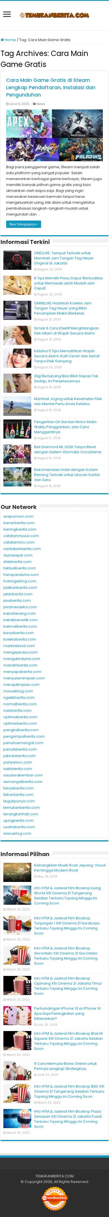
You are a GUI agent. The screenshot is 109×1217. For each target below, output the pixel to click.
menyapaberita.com (22, 671)
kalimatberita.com (20, 626)
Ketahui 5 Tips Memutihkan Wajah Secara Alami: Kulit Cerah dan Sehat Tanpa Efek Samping (66, 356)
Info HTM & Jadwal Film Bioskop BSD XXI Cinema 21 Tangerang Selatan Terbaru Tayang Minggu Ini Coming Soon (69, 1091)
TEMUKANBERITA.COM (54, 1176)
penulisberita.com (20, 749)
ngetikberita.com (19, 697)
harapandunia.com (21, 574)
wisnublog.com (17, 833)
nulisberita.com (17, 710)
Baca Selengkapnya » (24, 224)
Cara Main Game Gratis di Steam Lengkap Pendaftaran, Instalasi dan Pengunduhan (50, 87)
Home (10, 39)
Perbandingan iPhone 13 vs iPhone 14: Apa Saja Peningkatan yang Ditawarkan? (67, 1013)
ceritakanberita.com (22, 548)
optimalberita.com (20, 717)
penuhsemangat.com (23, 743)
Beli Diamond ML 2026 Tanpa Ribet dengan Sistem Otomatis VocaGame (67, 449)
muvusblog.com (18, 691)
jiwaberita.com (17, 600)
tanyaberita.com (18, 788)
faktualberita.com (19, 568)
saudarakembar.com (23, 775)
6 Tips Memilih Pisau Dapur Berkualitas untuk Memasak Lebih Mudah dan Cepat (68, 283)
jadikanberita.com (20, 587)
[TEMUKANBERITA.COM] (54, 15)
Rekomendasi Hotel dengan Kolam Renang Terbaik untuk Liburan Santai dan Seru (67, 474)
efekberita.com (17, 561)
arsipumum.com (18, 516)
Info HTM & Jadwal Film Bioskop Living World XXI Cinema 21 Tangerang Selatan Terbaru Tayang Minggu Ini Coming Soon (67, 895)
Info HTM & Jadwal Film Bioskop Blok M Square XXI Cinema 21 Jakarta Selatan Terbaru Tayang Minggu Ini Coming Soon (68, 1041)
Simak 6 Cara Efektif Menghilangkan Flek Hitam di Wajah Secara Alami (66, 330)
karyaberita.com (18, 633)
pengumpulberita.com (24, 736)
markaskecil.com (19, 645)
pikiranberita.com (19, 755)
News (41, 104)
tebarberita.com (18, 794)
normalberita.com (20, 704)
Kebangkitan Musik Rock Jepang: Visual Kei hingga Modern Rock (70, 868)
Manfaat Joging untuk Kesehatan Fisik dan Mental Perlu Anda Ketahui (68, 401)
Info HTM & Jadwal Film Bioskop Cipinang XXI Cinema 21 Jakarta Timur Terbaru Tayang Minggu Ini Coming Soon (68, 986)
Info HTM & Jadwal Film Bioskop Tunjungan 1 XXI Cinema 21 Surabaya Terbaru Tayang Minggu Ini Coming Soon (66, 925)
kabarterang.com (19, 613)
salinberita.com (17, 768)
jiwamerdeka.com (20, 607)
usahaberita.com (19, 827)
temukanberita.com (21, 807)
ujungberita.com (18, 820)
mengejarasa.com (20, 652)
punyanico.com (17, 762)
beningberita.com (19, 529)
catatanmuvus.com (21, 535)
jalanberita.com (17, 594)
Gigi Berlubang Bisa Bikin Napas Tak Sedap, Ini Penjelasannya (66, 378)
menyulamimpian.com (24, 678)
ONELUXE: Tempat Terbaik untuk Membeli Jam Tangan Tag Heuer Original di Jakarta (64, 258)
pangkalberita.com (21, 730)
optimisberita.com (20, 723)
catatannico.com (19, 542)
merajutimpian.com (21, 684)
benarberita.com (19, 523)
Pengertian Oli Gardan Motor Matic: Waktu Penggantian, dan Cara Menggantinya (66, 427)
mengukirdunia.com (21, 658)
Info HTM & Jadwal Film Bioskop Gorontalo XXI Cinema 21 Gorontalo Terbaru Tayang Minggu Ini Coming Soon (66, 956)
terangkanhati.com (20, 814)
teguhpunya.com (19, 801)
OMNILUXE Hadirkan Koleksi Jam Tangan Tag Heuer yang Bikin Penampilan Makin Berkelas (63, 308)
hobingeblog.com (19, 581)
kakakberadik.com (20, 620)
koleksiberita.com (19, 639)
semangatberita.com (22, 781)
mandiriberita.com (20, 665)
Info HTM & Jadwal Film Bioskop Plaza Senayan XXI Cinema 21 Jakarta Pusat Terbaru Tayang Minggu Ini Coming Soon (68, 1119)
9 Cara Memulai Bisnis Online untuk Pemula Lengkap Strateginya (65, 1066)
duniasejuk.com (17, 555)
